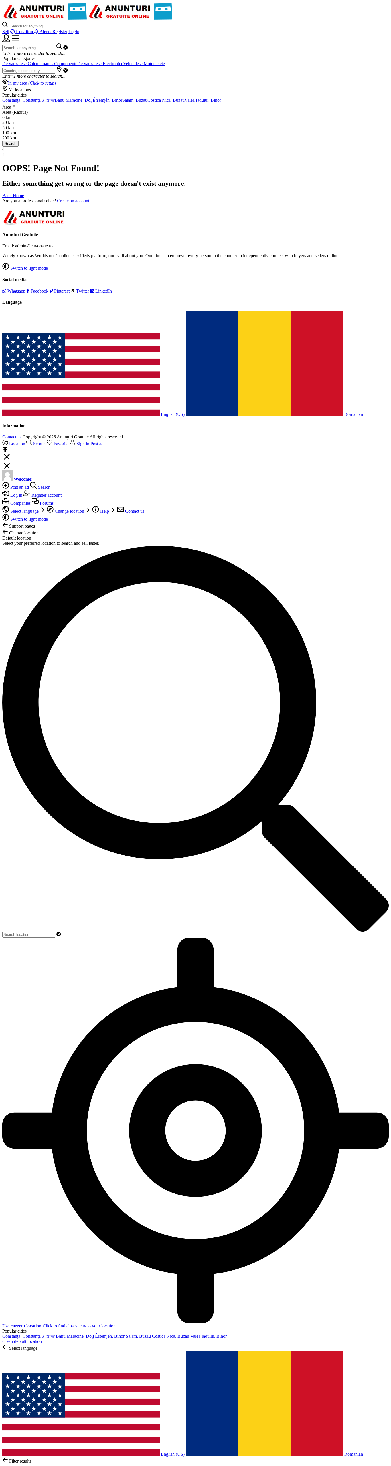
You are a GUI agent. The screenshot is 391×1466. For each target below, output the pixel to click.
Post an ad (19, 487)
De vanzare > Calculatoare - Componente (39, 63)
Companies (20, 503)
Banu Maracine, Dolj (74, 100)
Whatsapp (15, 291)
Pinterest (61, 291)
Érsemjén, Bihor (107, 100)
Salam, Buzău (134, 100)
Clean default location (22, 1341)
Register (59, 31)
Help (104, 511)
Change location (69, 511)
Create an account (73, 200)
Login (73, 31)
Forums (46, 503)
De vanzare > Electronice (100, 63)
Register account (46, 495)
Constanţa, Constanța (28, 100)
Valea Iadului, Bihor (203, 100)
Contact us (11, 436)
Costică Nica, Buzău (166, 100)
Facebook (38, 291)
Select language (24, 511)
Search (10, 143)
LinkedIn (103, 291)
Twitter (82, 291)
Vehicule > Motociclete (144, 63)
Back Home (13, 195)
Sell (5, 31)
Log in (16, 495)
